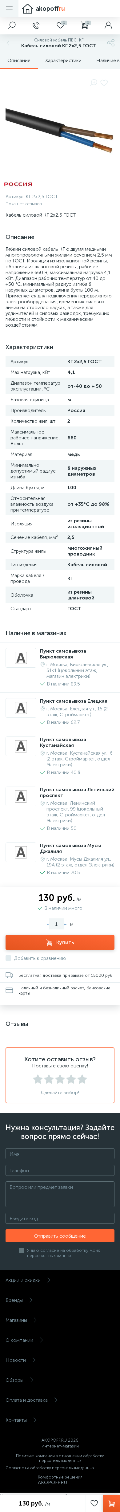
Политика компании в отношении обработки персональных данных (60, 1458)
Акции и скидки (23, 1280)
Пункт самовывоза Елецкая (73, 701)
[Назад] (7, 43)
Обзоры (14, 1380)
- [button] (48, 924)
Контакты (16, 1420)
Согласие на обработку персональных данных (50, 1468)
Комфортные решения (60, 1477)
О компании (19, 1340)
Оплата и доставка (27, 1400)
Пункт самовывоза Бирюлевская (63, 654)
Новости (16, 1360)
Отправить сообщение (60, 1236)
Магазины (16, 1320)
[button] (12, 25)
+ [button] (65, 924)
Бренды (14, 1300)
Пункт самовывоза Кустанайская (63, 742)
